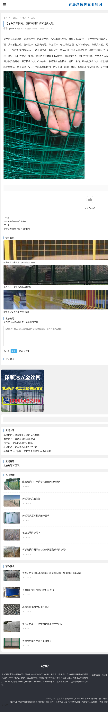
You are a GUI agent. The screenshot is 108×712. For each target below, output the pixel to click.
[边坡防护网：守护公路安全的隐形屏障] (12, 484)
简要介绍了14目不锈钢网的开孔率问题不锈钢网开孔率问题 (51, 573)
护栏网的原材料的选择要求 (35, 515)
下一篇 (6, 225)
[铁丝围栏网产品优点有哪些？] (12, 643)
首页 (5, 17)
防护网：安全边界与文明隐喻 (16, 312)
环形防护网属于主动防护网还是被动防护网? (44, 549)
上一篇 (6, 217)
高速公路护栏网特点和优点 (15, 221)
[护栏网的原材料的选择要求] (12, 518)
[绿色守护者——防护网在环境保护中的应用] (12, 626)
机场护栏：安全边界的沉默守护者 (20, 447)
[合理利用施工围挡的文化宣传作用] (12, 592)
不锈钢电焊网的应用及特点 (35, 607)
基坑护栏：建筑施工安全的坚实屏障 (19, 262)
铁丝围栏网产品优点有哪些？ (37, 641)
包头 (24, 17)
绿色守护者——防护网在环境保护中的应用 (43, 624)
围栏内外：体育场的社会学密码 (17, 287)
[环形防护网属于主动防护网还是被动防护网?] (12, 551)
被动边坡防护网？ (31, 532)
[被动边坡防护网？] (12, 534)
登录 (13, 351)
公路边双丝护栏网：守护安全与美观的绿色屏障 (27, 451)
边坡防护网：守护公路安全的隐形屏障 (41, 481)
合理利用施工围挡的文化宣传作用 (39, 590)
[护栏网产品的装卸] (12, 501)
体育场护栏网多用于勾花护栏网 (17, 229)
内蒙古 (15, 17)
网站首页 (96, 675)
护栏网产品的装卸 (31, 498)
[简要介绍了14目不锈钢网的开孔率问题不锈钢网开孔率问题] (12, 575)
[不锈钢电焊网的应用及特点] (12, 609)
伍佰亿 (4, 705)
